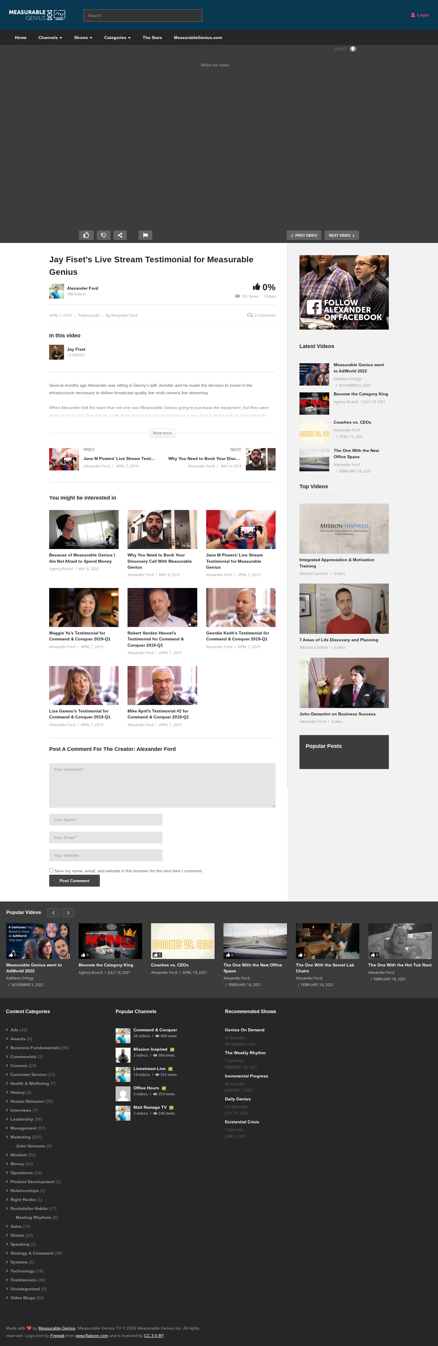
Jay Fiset (76, 349)
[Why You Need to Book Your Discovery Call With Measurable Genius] (222, 465)
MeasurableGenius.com (198, 37)
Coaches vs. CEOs (352, 422)
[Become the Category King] (314, 403)
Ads (14, 1029)
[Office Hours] (123, 1093)
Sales (15, 1226)
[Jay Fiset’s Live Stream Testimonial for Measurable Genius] (84, 529)
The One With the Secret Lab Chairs (325, 968)
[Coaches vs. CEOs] (314, 432)
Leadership (21, 1119)
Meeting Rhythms (34, 1217)
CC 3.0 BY (153, 1335)
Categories (115, 37)
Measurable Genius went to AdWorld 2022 (34, 968)
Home (21, 37)
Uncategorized (25, 1288)
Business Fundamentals (35, 1047)
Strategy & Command (31, 1253)
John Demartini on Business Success (337, 714)
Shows (81, 37)
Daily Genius (238, 1099)
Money (17, 1163)
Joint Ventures (30, 1146)
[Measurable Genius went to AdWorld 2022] (314, 374)
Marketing (20, 1137)
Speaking (19, 1244)
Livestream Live (150, 1068)
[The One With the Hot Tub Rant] (400, 941)
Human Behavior (27, 1101)
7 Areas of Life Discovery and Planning (338, 639)
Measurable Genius (56, 1328)
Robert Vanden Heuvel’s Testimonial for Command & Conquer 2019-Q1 (156, 639)
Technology (22, 1271)
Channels (48, 37)
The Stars (152, 37)
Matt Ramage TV (150, 1107)
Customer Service (28, 1074)
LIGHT (340, 48)
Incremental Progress (246, 1076)
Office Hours (146, 1087)
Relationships (24, 1190)
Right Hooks (23, 1199)
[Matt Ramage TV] (123, 1113)
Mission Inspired (151, 1049)
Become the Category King (361, 394)
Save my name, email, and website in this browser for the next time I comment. (128, 870)
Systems (19, 1262)
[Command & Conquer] (123, 1035)
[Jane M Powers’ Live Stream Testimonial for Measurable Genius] (102, 465)
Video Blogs (22, 1297)
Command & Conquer (155, 1029)
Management (23, 1128)
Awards (18, 1038)
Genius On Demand (245, 1029)
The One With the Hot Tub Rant (400, 965)
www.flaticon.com (92, 1335)
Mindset (18, 1154)
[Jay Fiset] (56, 352)
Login (422, 15)
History (17, 1092)
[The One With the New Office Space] (314, 460)
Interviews (20, 1110)
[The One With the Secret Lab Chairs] (327, 941)
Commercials (23, 1056)
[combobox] (142, 15)
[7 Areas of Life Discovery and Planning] (344, 609)
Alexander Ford (82, 288)
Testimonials (89, 315)
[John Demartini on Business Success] (344, 683)
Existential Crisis (242, 1121)
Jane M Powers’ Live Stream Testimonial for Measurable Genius (234, 561)
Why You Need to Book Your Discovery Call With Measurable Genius (160, 561)
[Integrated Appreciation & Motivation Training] (344, 528)
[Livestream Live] (123, 1074)
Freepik (57, 1335)
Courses (18, 1065)
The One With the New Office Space (252, 968)
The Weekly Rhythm (245, 1052)
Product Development (32, 1181)
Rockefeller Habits (29, 1208)
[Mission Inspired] (123, 1055)
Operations (21, 1172)
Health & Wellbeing (29, 1083)
